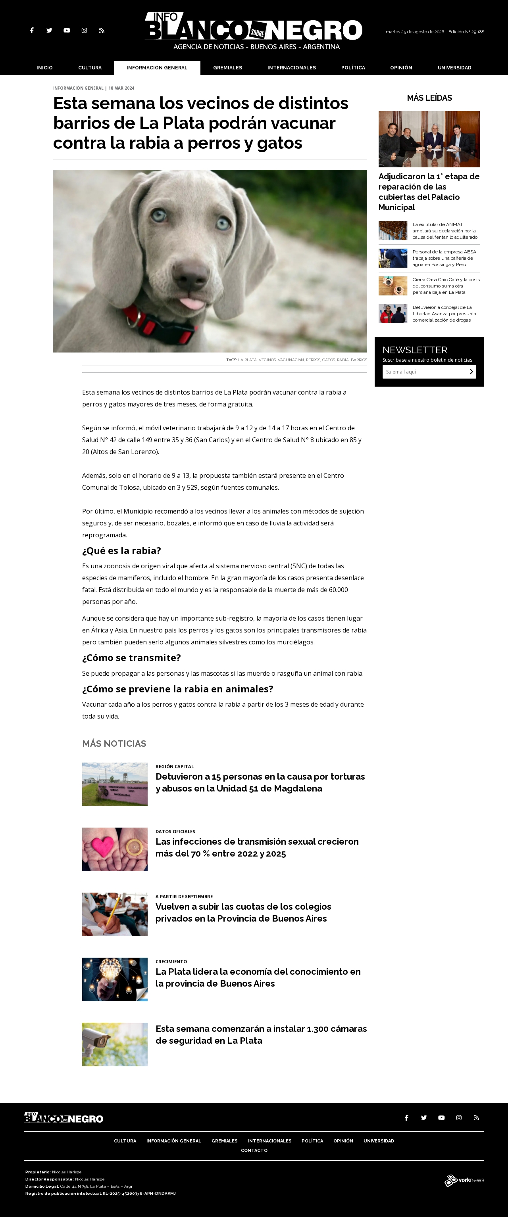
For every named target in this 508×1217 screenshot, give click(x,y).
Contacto (254, 1150)
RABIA (343, 360)
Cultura (90, 68)
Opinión (401, 68)
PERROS (313, 360)
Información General (157, 68)
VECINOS (267, 360)
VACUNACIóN (291, 360)
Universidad (454, 68)
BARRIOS (359, 360)
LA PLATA (247, 360)
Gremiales (227, 68)
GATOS (328, 360)
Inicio (45, 68)
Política (353, 68)
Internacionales (291, 68)
